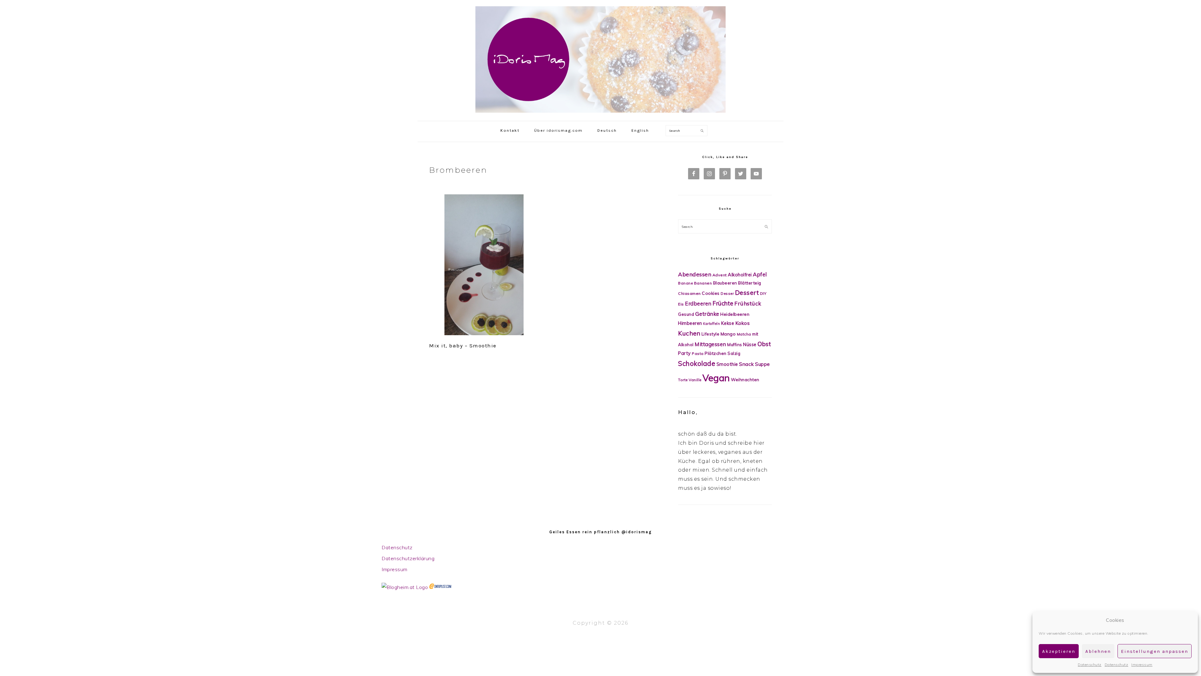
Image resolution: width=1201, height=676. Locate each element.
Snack (746, 364)
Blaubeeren (725, 282)
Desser (727, 293)
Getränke (707, 313)
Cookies (711, 293)
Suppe (762, 364)
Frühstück (747, 303)
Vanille (695, 379)
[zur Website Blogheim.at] (405, 587)
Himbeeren (690, 323)
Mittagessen (710, 344)
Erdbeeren (698, 303)
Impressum (1142, 664)
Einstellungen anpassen (1154, 651)
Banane (685, 283)
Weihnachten (745, 379)
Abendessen (694, 274)
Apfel (760, 274)
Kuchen (689, 333)
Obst (764, 344)
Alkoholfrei (740, 275)
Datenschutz (1090, 664)
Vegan (716, 377)
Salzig (733, 353)
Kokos (742, 323)
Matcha (744, 334)
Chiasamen (689, 293)
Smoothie (727, 364)
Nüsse (750, 344)
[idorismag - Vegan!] (600, 114)
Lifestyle (711, 333)
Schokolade (696, 363)
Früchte (722, 303)
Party (684, 353)
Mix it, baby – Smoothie (463, 345)
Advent (719, 275)
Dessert (747, 292)
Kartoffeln (711, 323)
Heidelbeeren (734, 314)
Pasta (698, 353)
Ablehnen (1098, 651)
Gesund (686, 314)
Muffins (734, 344)
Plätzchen (716, 353)
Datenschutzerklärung (408, 558)
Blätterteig (749, 282)
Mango (728, 334)
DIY (763, 293)
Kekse (727, 323)
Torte (683, 379)
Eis (681, 304)
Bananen (703, 283)
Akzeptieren (1058, 651)
